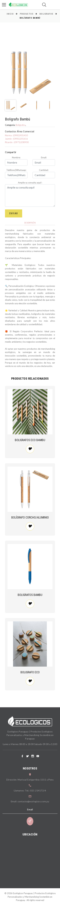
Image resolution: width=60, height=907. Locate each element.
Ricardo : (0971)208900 (17, 142)
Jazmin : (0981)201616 (16, 138)
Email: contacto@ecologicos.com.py (30, 801)
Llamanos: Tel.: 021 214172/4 (30, 790)
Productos (26, 14)
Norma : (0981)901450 (16, 135)
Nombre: (16, 157)
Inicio (10, 14)
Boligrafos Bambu (30, 595)
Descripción (30, 223)
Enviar (13, 213)
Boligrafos (46, 14)
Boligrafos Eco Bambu (30, 440)
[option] (30, 73)
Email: (44, 157)
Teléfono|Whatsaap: (16, 170)
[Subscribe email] (30, 821)
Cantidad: (43, 170)
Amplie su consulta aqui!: (30, 182)
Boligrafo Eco (30, 672)
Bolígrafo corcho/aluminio (30, 517)
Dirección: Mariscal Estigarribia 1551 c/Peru (30, 779)
